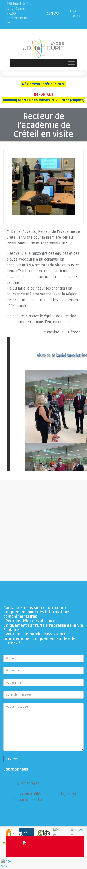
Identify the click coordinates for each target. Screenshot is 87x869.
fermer (11, 833)
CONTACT (53, 13)
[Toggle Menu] (71, 63)
